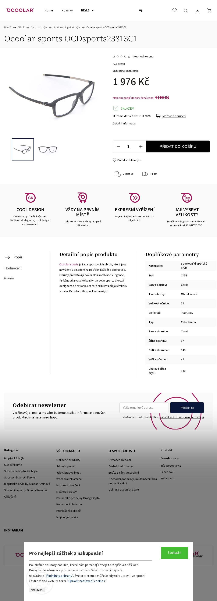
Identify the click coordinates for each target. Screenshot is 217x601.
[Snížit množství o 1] (118, 146)
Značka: (125, 71)
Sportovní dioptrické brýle (21, 471)
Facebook (167, 472)
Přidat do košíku (178, 146)
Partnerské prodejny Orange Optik (78, 498)
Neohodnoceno (143, 56)
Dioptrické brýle (14, 458)
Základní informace (120, 466)
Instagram (167, 478)
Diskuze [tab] (9, 278)
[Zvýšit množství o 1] (140, 146)
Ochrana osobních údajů (123, 490)
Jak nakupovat (65, 466)
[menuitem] (49, 10)
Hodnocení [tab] (12, 268)
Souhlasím (174, 553)
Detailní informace (124, 123)
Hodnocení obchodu (69, 504)
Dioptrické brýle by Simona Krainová (27, 484)
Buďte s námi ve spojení (123, 473)
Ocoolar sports (69, 264)
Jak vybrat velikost (68, 473)
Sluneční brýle (13, 465)
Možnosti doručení (174, 116)
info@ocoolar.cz (171, 466)
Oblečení (10, 497)
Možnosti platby (66, 492)
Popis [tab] (17, 257)
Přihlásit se (187, 407)
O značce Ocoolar (119, 460)
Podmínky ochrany (59, 576)
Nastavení (37, 589)
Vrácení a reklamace (69, 479)
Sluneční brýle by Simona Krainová (25, 490)
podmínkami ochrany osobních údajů (181, 417)
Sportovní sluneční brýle (19, 478)
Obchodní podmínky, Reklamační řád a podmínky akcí (132, 481)
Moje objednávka (67, 517)
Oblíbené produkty (68, 460)
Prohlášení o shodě (68, 511)
